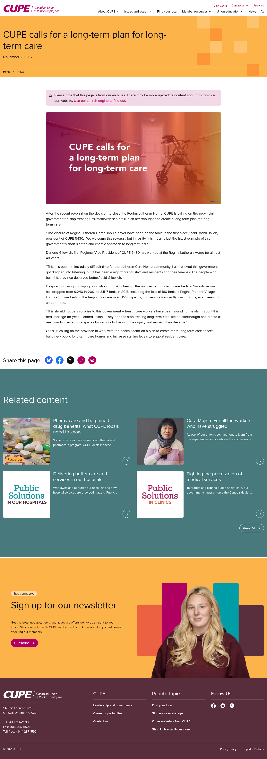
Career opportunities (107, 713)
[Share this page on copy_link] (81, 360)
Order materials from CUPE (171, 721)
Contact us (100, 721)
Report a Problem (253, 749)
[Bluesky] (222, 705)
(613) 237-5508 (20, 727)
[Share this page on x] (70, 360)
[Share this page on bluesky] (49, 360)
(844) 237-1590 (26, 731)
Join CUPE (220, 6)
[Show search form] (262, 11)
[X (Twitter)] (232, 705)
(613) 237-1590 (19, 722)
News (252, 11)
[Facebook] (213, 705)
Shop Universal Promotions (171, 729)
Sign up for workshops (167, 713)
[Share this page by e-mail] (92, 360)
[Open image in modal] (133, 158)
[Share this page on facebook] (60, 360)
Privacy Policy (228, 749)
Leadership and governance (112, 705)
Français (259, 5)
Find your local (167, 11)
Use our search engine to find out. (100, 100)
